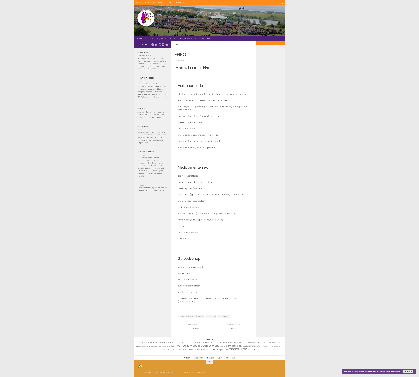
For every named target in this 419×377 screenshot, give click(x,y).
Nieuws (148, 38)
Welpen (139, 2)
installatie (252, 342)
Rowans (161, 2)
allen (144, 342)
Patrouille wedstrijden (146, 56)
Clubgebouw (184, 38)
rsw (270, 346)
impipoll (244, 343)
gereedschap (199, 316)
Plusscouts (179, 2)
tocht (172, 349)
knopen (139, 346)
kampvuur (278, 342)
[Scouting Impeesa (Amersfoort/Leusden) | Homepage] (146, 18)
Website (140, 129)
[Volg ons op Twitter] (156, 44)
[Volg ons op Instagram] (159, 44)
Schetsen (141, 81)
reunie (245, 346)
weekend (210, 349)
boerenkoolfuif (165, 342)
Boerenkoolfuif (143, 185)
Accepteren (408, 371)
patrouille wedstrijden (191, 346)
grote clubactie (202, 342)
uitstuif (187, 349)
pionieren (212, 345)
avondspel (152, 342)
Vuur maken (142, 155)
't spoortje (138, 343)
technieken (166, 349)
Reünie (210, 38)
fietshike (185, 343)
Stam (169, 2)
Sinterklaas (275, 346)
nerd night (145, 346)
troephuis (181, 349)
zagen (226, 349)
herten (217, 343)
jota (259, 342)
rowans (266, 346)
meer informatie (395, 371)
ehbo (182, 316)
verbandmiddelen (223, 316)
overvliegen (172, 346)
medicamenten (210, 316)
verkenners (196, 349)
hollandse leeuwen (232, 342)
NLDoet (164, 346)
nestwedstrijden (155, 346)
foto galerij (191, 343)
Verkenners (150, 2)
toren (176, 349)
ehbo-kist (189, 316)
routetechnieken (256, 346)
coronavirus (177, 343)
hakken (212, 343)
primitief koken (234, 345)
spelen (281, 346)
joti (263, 343)
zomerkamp (237, 349)
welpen (220, 349)
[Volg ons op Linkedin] (163, 44)
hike (220, 343)
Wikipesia (199, 38)
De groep (160, 38)
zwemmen (251, 349)
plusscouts (222, 346)
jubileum (268, 342)
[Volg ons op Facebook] (152, 44)
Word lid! (172, 38)
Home (139, 38)
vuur (203, 349)
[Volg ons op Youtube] (166, 44)
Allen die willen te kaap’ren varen (150, 112)
